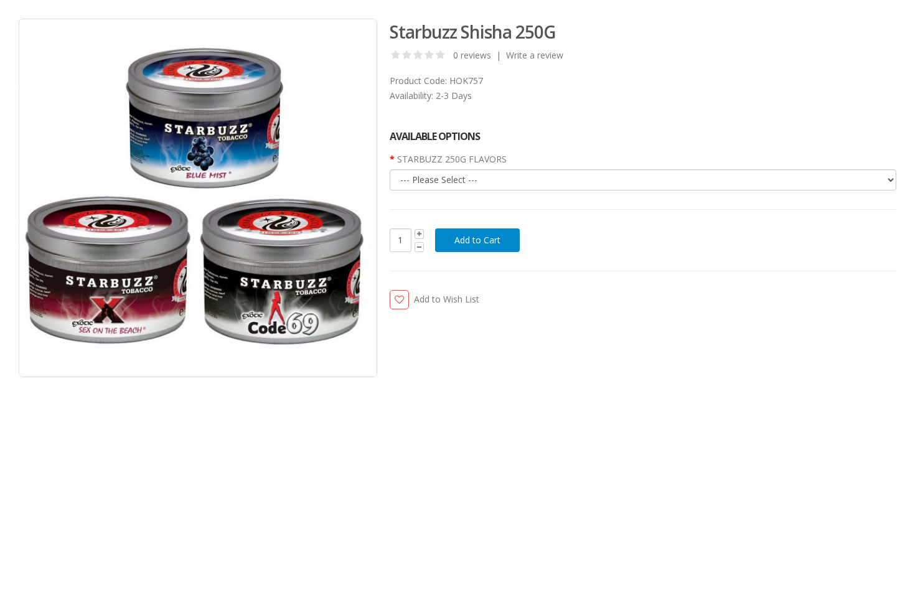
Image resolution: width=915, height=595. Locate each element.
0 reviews (472, 55)
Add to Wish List (446, 299)
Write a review (534, 55)
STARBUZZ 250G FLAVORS (452, 159)
